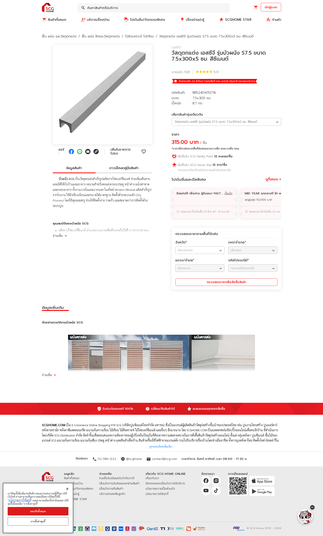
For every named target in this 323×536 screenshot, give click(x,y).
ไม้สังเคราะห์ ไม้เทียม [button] (139, 36)
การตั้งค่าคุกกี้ (38, 521)
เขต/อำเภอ (237, 242)
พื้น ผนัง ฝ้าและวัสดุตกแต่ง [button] (101, 36)
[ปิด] (67, 489)
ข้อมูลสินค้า (74, 168)
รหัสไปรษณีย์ (238, 260)
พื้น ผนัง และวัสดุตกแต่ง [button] (59, 36)
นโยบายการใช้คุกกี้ (20, 500)
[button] (48, 8)
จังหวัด (181, 242)
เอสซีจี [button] (176, 47)
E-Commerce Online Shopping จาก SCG (96, 425)
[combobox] (154, 8)
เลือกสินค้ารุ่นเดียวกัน (187, 114)
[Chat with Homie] (305, 516)
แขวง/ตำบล (184, 260)
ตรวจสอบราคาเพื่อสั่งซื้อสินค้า (226, 282)
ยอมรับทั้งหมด (38, 511)
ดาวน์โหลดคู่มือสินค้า (124, 168)
